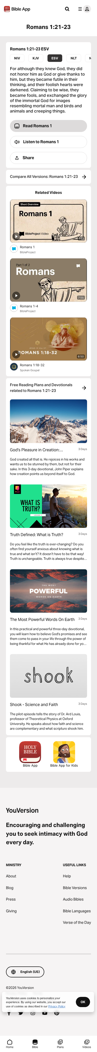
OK (83, 1002)
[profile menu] (83, 9)
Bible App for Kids (64, 765)
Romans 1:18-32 (36, 365)
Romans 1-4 (33, 306)
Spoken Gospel (30, 370)
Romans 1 (31, 247)
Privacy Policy (56, 1006)
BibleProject (28, 252)
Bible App (30, 765)
